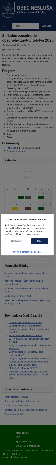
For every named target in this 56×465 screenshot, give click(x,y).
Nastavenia (16, 241)
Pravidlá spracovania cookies (27, 252)
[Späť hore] (51, 460)
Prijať (39, 241)
